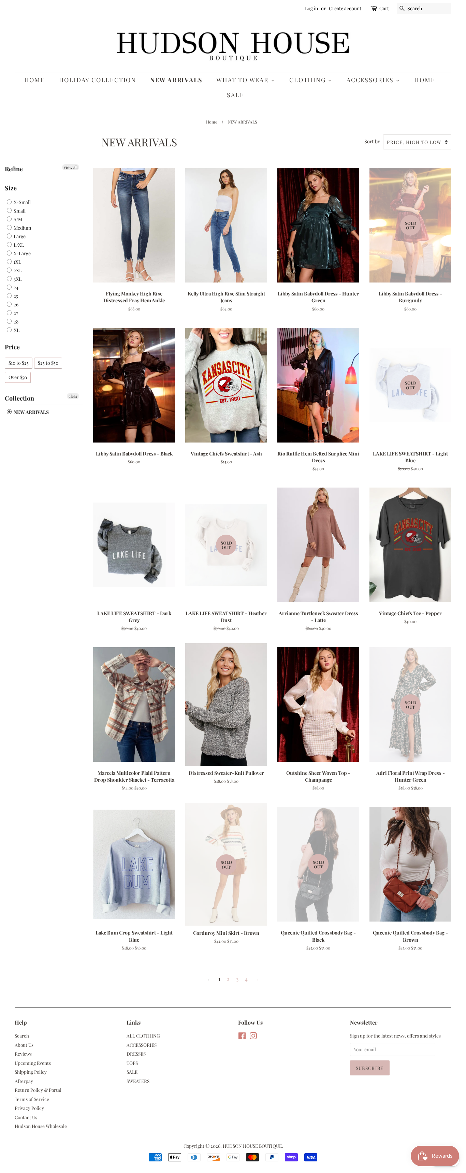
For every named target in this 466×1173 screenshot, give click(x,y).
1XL (17, 262)
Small (19, 210)
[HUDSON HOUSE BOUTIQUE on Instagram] (253, 1037)
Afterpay (24, 1081)
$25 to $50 (48, 363)
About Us (24, 1045)
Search (22, 1035)
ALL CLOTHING (143, 1035)
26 (15, 304)
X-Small (22, 202)
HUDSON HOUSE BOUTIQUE (252, 1146)
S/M (17, 219)
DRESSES (136, 1054)
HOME (424, 80)
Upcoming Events (33, 1063)
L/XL (18, 245)
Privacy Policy (29, 1108)
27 (15, 313)
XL (16, 330)
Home (34, 80)
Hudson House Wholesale (41, 1126)
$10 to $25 (19, 363)
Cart (384, 8)
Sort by (372, 141)
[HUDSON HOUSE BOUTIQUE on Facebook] (242, 1037)
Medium (22, 228)
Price (12, 347)
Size (11, 188)
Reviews (23, 1054)
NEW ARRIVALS (176, 80)
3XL (17, 279)
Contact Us (26, 1117)
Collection (19, 398)
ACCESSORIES (371, 80)
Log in (311, 8)
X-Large (22, 253)
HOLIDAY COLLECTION (97, 80)
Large (19, 236)
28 (15, 321)
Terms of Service (32, 1099)
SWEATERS (138, 1081)
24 (15, 287)
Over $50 (18, 377)
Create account (345, 8)
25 (15, 296)
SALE (235, 95)
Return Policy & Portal (38, 1090)
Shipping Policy (31, 1072)
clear (73, 396)
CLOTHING (308, 80)
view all (70, 167)
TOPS (132, 1063)
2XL (17, 270)
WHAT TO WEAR (243, 80)
